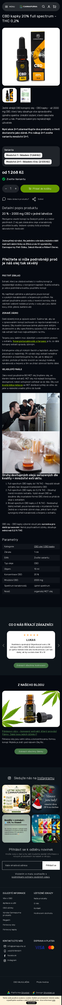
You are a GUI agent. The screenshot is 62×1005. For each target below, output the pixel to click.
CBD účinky (8, 908)
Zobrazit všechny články (31, 751)
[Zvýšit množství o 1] (15, 189)
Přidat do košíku (42, 188)
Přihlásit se (51, 865)
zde (53, 1000)
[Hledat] (43, 6)
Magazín (6, 920)
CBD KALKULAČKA (21, 982)
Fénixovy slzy (9, 925)
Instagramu (45, 778)
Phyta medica (42, 982)
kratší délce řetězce (12, 385)
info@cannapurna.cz (16, 946)
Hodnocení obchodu (43, 913)
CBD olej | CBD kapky (44, 546)
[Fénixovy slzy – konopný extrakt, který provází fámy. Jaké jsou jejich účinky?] (31, 708)
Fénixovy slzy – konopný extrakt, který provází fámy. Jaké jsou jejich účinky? (29, 733)
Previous (3, 645)
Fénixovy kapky (10, 929)
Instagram (12, 960)
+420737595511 (14, 951)
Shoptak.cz (49, 993)
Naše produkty (40, 898)
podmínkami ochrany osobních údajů (31, 877)
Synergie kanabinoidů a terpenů (29, 341)
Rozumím (31, 1003)
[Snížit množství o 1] (5, 189)
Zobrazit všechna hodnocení (31, 665)
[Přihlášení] (49, 6)
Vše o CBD (7, 898)
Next (59, 645)
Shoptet (25, 993)
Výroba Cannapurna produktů (12, 914)
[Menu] (10, 6)
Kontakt (37, 908)
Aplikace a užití (9, 903)
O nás (36, 903)
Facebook (11, 955)
